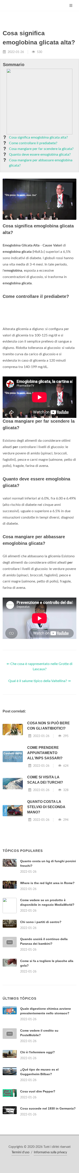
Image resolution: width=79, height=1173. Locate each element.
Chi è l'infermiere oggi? (37, 1052)
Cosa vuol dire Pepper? (37, 1091)
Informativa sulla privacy (50, 1152)
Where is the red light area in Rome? (47, 883)
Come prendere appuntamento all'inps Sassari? (45, 753)
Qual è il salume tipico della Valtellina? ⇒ (39, 681)
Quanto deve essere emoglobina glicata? (40, 154)
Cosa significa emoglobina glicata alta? (38, 137)
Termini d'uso (20, 1152)
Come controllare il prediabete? (33, 143)
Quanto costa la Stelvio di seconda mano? (46, 807)
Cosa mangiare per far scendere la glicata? (41, 149)
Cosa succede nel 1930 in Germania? (48, 1108)
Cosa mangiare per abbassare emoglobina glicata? (40, 162)
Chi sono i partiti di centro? (40, 922)
